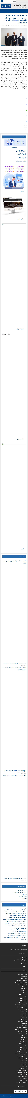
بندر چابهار (8, 913)
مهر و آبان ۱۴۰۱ (23, 1066)
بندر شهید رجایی (13, 913)
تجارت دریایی (19, 915)
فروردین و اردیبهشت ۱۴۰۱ (21, 1072)
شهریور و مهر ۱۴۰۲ (23, 1044)
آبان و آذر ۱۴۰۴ (24, 991)
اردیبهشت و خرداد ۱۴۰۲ (22, 1052)
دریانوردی (8, 26)
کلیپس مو (22, 158)
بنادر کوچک (12, 911)
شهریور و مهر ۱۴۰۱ (23, 1068)
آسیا (25, 909)
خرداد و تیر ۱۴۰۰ (23, 1080)
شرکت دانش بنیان (12, 928)
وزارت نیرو (18, 937)
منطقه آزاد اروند (12, 935)
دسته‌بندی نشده (22, 897)
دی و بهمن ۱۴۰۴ (23, 986)
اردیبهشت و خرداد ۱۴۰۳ (21, 1027)
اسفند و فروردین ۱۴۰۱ (22, 1056)
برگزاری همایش (20, 329)
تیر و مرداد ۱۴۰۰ (23, 1078)
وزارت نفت (23, 937)
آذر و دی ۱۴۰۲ (24, 1038)
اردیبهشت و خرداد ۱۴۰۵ (21, 980)
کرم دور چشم (21, 151)
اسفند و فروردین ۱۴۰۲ (22, 1031)
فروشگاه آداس (21, 154)
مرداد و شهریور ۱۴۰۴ (22, 997)
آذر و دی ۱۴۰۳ (24, 1013)
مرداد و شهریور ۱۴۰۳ (22, 1021)
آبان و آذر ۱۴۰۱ (24, 1064)
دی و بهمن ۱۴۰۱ (23, 1060)
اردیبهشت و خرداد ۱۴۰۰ (22, 1083)
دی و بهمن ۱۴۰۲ (23, 1035)
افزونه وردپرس (14, 147)
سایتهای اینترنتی (11, 926)
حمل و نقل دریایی (22, 917)
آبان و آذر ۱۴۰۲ (24, 1040)
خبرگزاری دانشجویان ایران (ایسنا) (10, 919)
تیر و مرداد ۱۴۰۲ (23, 1048)
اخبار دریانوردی (20, 5)
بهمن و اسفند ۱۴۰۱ (23, 1058)
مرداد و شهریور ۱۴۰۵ (22, 974)
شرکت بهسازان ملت (21, 161)
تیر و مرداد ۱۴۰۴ (23, 999)
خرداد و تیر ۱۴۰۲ (23, 1050)
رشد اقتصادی (16, 921)
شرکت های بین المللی (21, 933)
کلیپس (22, 549)
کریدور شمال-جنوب (10, 937)
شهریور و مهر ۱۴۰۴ (23, 995)
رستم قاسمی (20, 921)
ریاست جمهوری (22, 924)
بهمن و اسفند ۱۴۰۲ (23, 1034)
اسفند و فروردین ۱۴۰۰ (22, 1074)
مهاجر (8, 935)
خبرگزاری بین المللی (13, 917)
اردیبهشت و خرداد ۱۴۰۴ (22, 1003)
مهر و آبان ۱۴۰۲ (23, 1042)
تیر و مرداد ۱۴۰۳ (23, 1023)
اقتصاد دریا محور (14, 909)
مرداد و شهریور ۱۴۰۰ (22, 1076)
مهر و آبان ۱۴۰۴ (23, 993)
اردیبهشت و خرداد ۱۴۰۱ (22, 1070)
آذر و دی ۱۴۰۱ (24, 1062)
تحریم (14, 915)
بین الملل (24, 915)
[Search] (2, 1)
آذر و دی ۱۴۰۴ (24, 989)
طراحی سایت (21, 219)
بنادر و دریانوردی (14, 26)
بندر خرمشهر (20, 913)
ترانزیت (11, 915)
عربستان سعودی (13, 933)
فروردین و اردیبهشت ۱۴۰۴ (21, 1005)
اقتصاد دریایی (9, 909)
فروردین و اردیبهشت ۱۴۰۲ (21, 1054)
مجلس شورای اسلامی (21, 935)
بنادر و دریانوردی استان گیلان (19, 892)
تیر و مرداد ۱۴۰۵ (23, 976)
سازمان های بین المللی (21, 926)
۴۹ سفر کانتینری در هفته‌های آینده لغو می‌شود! (15, 878)
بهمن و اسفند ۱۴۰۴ (23, 984)
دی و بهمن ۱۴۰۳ (23, 1011)
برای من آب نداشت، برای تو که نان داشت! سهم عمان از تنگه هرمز (15, 771)
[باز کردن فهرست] (26, 1)
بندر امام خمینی (6, 911)
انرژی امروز (23, 911)
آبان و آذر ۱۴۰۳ (23, 1015)
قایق (9, 933)
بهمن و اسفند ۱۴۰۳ (22, 1009)
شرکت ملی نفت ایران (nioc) (19, 931)
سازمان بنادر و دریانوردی (11, 924)
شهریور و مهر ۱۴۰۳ (23, 1019)
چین (14, 937)
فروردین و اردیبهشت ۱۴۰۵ (21, 982)
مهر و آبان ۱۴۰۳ (23, 1017)
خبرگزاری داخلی (22, 919)
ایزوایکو (16, 911)
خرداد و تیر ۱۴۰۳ (23, 1025)
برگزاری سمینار (20, 439)
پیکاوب (22, 191)
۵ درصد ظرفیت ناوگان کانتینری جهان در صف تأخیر (14, 664)
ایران (19, 911)
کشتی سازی (23, 939)
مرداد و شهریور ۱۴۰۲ (22, 1046)
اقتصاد (19, 909)
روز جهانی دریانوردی (9, 921)
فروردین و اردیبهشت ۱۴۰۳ (21, 1029)
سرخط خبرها (21, 928)
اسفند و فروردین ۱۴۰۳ (22, 1007)
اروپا (22, 909)
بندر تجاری (24, 913)
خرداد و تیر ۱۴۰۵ (23, 978)
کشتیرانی (3, 26)
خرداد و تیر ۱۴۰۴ (23, 1001)
